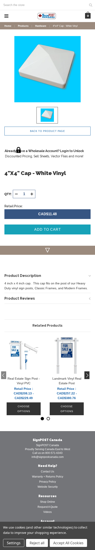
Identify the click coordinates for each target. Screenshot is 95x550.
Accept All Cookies (68, 542)
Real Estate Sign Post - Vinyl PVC (24, 381)
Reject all (37, 542)
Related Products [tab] (47, 325)
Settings (14, 542)
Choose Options (23, 409)
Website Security (48, 486)
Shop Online (47, 501)
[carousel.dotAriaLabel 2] (48, 418)
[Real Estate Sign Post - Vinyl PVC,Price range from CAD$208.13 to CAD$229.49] (23, 355)
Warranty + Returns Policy (47, 476)
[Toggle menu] (6, 16)
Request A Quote (48, 506)
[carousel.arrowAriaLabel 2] (3, 375)
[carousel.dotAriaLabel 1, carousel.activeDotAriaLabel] (42, 418)
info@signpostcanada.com (48, 457)
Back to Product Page (47, 131)
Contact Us (47, 471)
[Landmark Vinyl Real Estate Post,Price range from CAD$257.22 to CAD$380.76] (67, 355)
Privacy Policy (47, 481)
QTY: (8, 194)
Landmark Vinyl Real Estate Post (66, 381)
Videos (47, 512)
